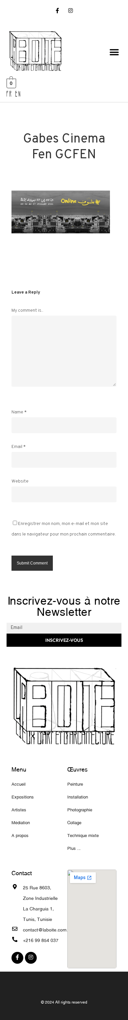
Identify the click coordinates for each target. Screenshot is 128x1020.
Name (19, 412)
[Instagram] (70, 11)
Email (18, 447)
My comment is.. (27, 310)
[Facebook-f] (57, 11)
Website (20, 481)
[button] (114, 52)
